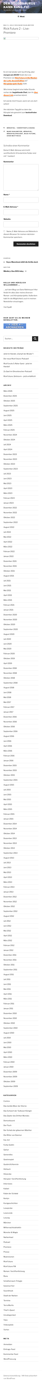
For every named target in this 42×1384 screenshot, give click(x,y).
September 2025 (11, 406)
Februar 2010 (9, 1062)
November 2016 (10, 722)
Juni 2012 (7, 926)
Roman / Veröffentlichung (14, 1271)
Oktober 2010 (9, 1023)
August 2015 (9, 785)
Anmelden (8, 1344)
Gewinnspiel (9, 1159)
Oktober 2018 (9, 678)
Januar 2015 (8, 819)
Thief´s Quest (9, 1310)
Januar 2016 (8, 761)
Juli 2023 (7, 474)
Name (7, 195)
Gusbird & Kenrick (11, 1164)
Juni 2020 (8, 644)
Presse (6, 1252)
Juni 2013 (7, 867)
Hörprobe (7, 1174)
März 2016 (8, 751)
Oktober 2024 (9, 440)
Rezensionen (9, 1257)
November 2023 (10, 459)
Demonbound (9, 1121)
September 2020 (11, 629)
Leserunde (8, 1213)
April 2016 (8, 746)
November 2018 (10, 673)
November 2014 (10, 829)
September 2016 (11, 731)
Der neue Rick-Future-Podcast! (16, 359)
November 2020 (10, 620)
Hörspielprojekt (15, 133)
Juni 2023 (8, 479)
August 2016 (9, 736)
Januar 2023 (9, 503)
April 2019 (8, 663)
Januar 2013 (8, 892)
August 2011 (9, 974)
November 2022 (10, 513)
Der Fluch (7, 1125)
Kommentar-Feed (11, 1354)
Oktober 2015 (9, 775)
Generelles (8, 1155)
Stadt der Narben (11, 1296)
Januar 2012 (8, 950)
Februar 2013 (9, 887)
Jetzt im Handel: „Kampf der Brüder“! (18, 354)
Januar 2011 (8, 1008)
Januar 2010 (8, 1067)
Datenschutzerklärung (12, 1376)
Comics (7, 1101)
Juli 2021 (7, 581)
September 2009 (11, 1086)
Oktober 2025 (9, 401)
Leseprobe (8, 1208)
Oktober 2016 (9, 727)
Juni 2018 (7, 692)
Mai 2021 (7, 590)
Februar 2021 (9, 605)
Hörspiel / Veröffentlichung (21, 128)
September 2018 (11, 683)
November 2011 (10, 960)
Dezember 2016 (10, 717)
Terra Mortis (9, 1305)
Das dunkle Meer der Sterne (15, 1106)
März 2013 (8, 882)
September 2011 (10, 970)
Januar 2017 (8, 712)
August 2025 (9, 410)
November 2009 (10, 1077)
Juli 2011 (7, 979)
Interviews (8, 1184)
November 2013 (10, 843)
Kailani (6, 1189)
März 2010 (8, 1057)
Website (7, 219)
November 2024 (10, 435)
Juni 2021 (7, 586)
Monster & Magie (11, 1232)
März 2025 (8, 425)
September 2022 (11, 522)
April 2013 (8, 877)
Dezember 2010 (10, 1013)
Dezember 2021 (10, 561)
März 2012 (8, 940)
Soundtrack (8, 1291)
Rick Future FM (10, 1266)
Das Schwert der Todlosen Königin (18, 1111)
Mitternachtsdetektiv (12, 1227)
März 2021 (8, 600)
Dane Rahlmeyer (26, 25)
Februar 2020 (9, 654)
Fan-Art (7, 1140)
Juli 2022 (7, 532)
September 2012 (10, 911)
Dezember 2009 (10, 1072)
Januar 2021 (8, 610)
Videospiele (8, 1325)
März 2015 (8, 809)
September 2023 (11, 469)
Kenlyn (6, 1198)
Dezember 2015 (10, 765)
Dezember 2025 (10, 396)
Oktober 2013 (9, 848)
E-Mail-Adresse (11, 207)
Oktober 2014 (9, 833)
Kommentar (9, 162)
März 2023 (8, 493)
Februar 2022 (9, 551)
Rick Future (30, 133)
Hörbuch (7, 1169)
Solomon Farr (9, 1286)
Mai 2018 (7, 697)
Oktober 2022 (9, 517)
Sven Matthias (14, 136)
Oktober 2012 (9, 906)
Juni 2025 (8, 415)
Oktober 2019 (9, 658)
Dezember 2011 (10, 955)
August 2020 (9, 634)
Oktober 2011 (9, 965)
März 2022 (8, 547)
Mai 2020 (7, 649)
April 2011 (8, 994)
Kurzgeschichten (11, 1203)
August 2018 (9, 688)
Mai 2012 (7, 931)
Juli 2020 (7, 639)
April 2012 (8, 936)
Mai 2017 (7, 702)
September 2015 (11, 780)
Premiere (7, 1247)
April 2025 (8, 420)
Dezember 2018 (10, 668)
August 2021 (9, 576)
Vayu (6, 1320)
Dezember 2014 (10, 824)
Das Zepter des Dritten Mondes (16, 1116)
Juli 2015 (7, 790)
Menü (22, 16)
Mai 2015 (7, 799)
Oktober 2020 (9, 624)
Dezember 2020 (10, 615)
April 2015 (8, 804)
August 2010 (9, 1033)
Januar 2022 (9, 556)
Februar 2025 (9, 430)
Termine (7, 1300)
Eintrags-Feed (9, 1349)
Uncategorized (10, 1315)
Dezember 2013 (10, 838)
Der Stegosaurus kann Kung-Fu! (19, 5)
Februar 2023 (9, 498)
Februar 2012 (9, 945)
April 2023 (8, 488)
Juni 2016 (7, 741)
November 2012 (10, 902)
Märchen (7, 1223)
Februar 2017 (9, 707)
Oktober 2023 (9, 464)
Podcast (7, 1242)
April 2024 (8, 449)
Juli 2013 (7, 863)
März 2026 (8, 391)
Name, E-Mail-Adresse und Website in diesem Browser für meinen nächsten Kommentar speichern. (21, 234)
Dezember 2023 (10, 454)
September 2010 (11, 1028)
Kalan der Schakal (11, 1193)
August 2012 (9, 916)
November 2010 (10, 1018)
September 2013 (11, 853)
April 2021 (8, 595)
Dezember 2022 (10, 508)
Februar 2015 (9, 814)
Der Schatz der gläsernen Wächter (18, 1130)
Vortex (6, 1330)
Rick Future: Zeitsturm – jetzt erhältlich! (20, 376)
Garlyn (6, 1150)
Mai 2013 (7, 872)
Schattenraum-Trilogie (13, 1281)
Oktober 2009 (9, 1081)
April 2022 (8, 542)
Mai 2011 (7, 989)
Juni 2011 (7, 984)
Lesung (7, 1218)
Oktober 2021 (9, 571)
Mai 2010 (7, 1047)
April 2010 (8, 1052)
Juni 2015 (7, 795)
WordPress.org (10, 1359)
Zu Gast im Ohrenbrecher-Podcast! (18, 371)
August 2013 (9, 858)
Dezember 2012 (10, 897)
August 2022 (9, 527)
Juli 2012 (7, 921)
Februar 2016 (9, 756)
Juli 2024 (7, 444)
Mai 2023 (7, 483)
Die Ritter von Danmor (13, 1135)
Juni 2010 (7, 1042)
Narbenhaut (8, 1237)
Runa (6, 1276)
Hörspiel (27, 131)
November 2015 (10, 770)
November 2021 (10, 566)
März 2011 (8, 999)
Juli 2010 (7, 1038)
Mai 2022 (7, 537)
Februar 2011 (9, 1004)
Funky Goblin (9, 1145)
